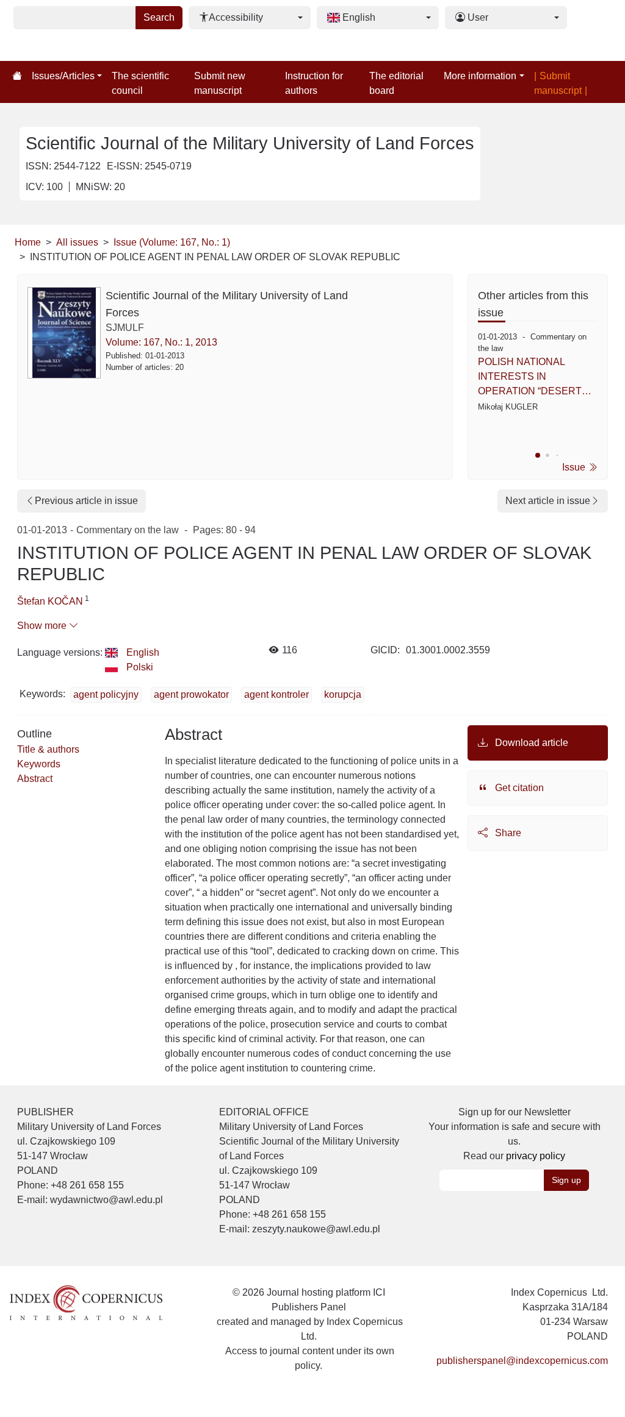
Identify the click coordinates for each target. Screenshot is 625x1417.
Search (159, 17)
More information (480, 76)
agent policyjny (106, 694)
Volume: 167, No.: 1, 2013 (161, 342)
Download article (530, 742)
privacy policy (535, 1156)
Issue (575, 467)
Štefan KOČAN (50, 601)
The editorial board (396, 83)
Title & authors (48, 749)
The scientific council (140, 83)
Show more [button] (43, 625)
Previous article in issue (86, 500)
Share (507, 833)
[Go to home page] (17, 76)
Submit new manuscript (219, 83)
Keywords (38, 764)
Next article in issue (547, 500)
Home (28, 242)
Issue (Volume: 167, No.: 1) (172, 242)
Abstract (34, 778)
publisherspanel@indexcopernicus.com (522, 1360)
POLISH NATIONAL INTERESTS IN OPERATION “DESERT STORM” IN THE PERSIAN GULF (538, 378)
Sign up (566, 1180)
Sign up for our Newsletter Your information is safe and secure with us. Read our (514, 1134)
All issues (77, 242)
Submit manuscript (558, 83)
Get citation (518, 788)
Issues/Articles (63, 76)
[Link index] (86, 1302)
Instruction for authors (314, 83)
